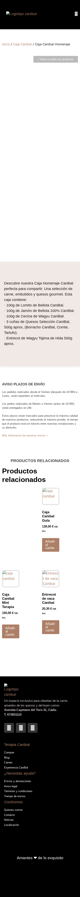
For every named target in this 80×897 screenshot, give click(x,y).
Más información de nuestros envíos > (25, 435)
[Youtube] (33, 728)
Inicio (6, 44)
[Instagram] (21, 728)
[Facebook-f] (9, 728)
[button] (67, 14)
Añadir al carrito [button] (50, 545)
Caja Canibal (22, 44)
